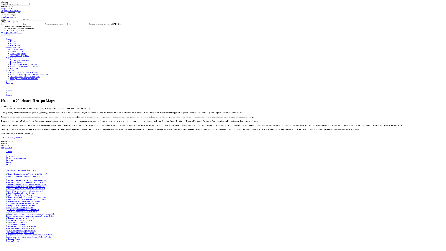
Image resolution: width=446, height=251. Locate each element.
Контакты (9, 162)
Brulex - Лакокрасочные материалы (24, 72)
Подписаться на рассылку (11, 11)
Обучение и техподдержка (16, 49)
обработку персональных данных (14, 32)
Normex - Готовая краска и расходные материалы (29, 75)
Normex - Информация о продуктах (24, 66)
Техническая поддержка (19, 56)
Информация (11, 58)
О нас (8, 154)
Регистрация (13, 22)
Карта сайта (15, 45)
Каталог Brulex (16, 62)
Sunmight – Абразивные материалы (24, 79)
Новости (13, 41)
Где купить (10, 81)
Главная (9, 39)
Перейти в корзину (8, 17)
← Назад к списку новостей (12, 138)
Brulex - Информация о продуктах (23, 64)
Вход (3, 22)
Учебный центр (16, 52)
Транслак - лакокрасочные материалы (25, 77)
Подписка (14, 68)
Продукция (10, 70)
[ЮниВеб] (31, 170)
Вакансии (9, 83)
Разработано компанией (16, 170)
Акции (13, 43)
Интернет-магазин (13, 47)
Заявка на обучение (18, 54)
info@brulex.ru (6, 9)
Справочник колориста (19, 60)
